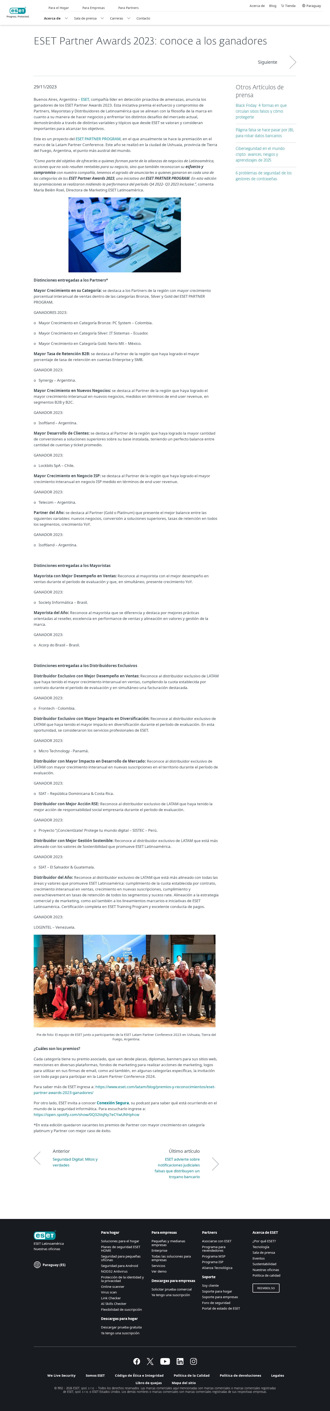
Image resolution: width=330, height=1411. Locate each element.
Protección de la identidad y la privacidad (122, 1279)
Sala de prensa (85, 18)
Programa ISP (212, 1262)
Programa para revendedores (213, 1249)
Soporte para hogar (217, 1291)
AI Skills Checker (113, 1303)
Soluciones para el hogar (120, 1241)
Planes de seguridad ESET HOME (120, 1249)
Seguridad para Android (119, 1265)
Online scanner (112, 1286)
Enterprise (159, 1250)
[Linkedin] (180, 1363)
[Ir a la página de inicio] (45, 1235)
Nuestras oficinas (47, 1249)
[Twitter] (150, 1363)
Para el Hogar (58, 8)
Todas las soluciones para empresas (171, 1258)
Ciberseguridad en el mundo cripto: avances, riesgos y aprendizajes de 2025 (260, 154)
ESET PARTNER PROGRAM (98, 138)
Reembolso (266, 1288)
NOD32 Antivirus (114, 1271)
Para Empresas (93, 8)
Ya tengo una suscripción (120, 1333)
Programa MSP (213, 1256)
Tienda (290, 5)
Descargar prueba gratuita (121, 1327)
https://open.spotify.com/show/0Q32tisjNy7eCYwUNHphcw (86, 1114)
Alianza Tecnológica (217, 1267)
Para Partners (128, 8)
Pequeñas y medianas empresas (168, 1243)
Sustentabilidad (264, 1264)
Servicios (158, 1265)
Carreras (116, 18)
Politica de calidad (266, 1275)
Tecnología (261, 1247)
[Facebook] (136, 1363)
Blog (272, 5)
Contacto (143, 18)
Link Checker (111, 1298)
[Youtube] (165, 1363)
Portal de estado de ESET (221, 1308)
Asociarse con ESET (216, 1241)
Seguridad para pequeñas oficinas (121, 1258)
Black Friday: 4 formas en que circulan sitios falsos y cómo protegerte (261, 111)
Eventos (259, 1258)
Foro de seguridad (216, 1302)
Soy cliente (210, 1285)
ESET (85, 99)
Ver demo (159, 1271)
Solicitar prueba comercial (172, 1289)
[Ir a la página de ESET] (18, 12)
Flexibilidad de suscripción (121, 1309)
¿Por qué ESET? (264, 1241)
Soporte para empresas (220, 1297)
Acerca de (52, 18)
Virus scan (109, 1292)
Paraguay (313, 5)
